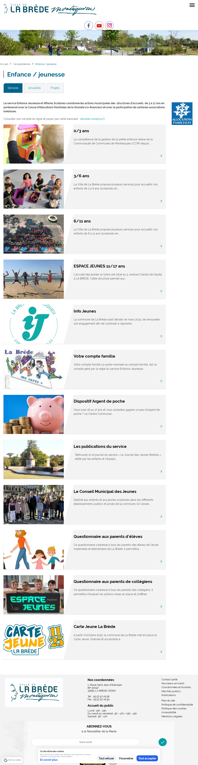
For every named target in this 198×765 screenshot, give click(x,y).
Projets (55, 87)
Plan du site (168, 700)
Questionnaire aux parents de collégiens (113, 581)
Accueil (4, 64)
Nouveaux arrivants (172, 683)
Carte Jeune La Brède (94, 626)
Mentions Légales (171, 716)
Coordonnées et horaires (176, 687)
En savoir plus (49, 759)
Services (13, 87)
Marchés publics (171, 691)
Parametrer (126, 758)
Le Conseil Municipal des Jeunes (105, 491)
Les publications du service (100, 446)
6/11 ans (82, 221)
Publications (168, 695)
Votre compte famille (94, 356)
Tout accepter (147, 758)
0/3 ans (81, 130)
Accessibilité (168, 712)
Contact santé (169, 679)
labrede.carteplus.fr (92, 118)
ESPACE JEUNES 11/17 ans (99, 266)
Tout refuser (106, 758)
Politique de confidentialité (177, 704)
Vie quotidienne (21, 64)
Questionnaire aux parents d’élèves (108, 536)
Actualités (34, 87)
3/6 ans (81, 175)
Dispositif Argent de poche (99, 401)
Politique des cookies (173, 708)
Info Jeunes (85, 311)
